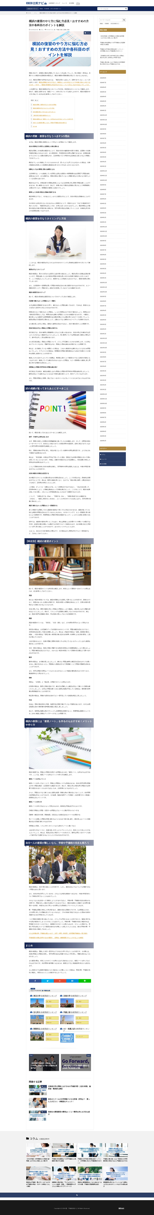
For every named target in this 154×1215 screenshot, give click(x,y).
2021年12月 (103, 338)
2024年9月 (103, 185)
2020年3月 (103, 436)
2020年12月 (103, 394)
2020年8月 (103, 412)
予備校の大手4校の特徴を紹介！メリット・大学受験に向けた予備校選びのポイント (112, 50)
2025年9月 (103, 129)
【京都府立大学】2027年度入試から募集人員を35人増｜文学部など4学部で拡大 (112, 56)
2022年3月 (103, 324)
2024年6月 (103, 199)
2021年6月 (103, 366)
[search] (126, 8)
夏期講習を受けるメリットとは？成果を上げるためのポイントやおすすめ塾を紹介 (115, 1184)
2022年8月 (103, 301)
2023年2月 (103, 273)
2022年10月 (103, 292)
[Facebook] (35, 981)
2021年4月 (103, 375)
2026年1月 (103, 110)
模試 (68, 29)
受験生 (41, 8)
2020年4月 (103, 431)
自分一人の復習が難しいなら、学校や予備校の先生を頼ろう (49, 122)
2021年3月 (103, 380)
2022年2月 (103, 329)
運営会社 (121, 1208)
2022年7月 (103, 306)
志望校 (64, 29)
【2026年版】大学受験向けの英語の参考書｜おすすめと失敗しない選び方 (112, 37)
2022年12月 (103, 282)
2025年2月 (103, 161)
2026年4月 (103, 96)
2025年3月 (103, 157)
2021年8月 (103, 357)
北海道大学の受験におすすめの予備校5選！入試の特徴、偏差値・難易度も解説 (69, 1087)
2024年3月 (103, 212)
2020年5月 (103, 426)
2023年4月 (103, 264)
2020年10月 (103, 403)
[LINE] (85, 981)
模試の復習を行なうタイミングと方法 (42, 108)
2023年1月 (103, 278)
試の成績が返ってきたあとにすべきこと (43, 112)
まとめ (34, 126)
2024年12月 (103, 171)
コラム (78, 3)
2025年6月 (103, 143)
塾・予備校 (57, 29)
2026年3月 (103, 101)
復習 (61, 29)
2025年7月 (103, 138)
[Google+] (60, 981)
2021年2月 (103, 385)
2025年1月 (103, 166)
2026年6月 (103, 87)
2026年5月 (103, 92)
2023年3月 (103, 268)
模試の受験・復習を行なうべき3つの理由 (43, 104)
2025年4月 (103, 152)
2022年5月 (103, 315)
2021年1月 (103, 389)
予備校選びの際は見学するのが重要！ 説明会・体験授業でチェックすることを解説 (56, 937)
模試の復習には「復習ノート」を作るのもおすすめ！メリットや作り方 (52, 119)
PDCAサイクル (49, 29)
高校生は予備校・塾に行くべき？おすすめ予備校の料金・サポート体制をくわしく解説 (38, 1184)
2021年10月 (103, 347)
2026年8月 (103, 78)
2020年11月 (103, 399)
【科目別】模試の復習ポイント (41, 115)
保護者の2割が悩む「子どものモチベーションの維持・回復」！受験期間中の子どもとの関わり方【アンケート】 (64, 1184)
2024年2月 (103, 217)
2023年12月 (103, 226)
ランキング (79, 1036)
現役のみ (49, 1006)
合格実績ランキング (54, 3)
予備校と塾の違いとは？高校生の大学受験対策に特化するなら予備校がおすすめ (112, 63)
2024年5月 (103, 203)
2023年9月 (103, 240)
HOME (29, 12)
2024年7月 (103, 194)
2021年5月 (103, 371)
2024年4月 (103, 208)
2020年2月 (103, 440)
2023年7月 (103, 250)
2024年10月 (103, 180)
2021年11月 (103, 343)
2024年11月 (103, 175)
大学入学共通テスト (55, 8)
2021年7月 (103, 361)
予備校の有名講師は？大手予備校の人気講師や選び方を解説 (112, 43)
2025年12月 (103, 115)
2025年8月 (103, 133)
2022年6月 (103, 310)
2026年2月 (103, 106)
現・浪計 (49, 1001)
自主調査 (71, 3)
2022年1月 (103, 333)
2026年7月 (103, 82)
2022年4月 (103, 319)
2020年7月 (103, 417)
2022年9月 (103, 296)
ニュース (64, 3)
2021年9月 (103, 352)
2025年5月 (103, 147)
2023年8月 (103, 245)
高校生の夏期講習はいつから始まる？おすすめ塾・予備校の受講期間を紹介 (90, 1183)
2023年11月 (103, 231)
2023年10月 (103, 236)
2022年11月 (103, 287)
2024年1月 (103, 222)
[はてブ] (72, 981)
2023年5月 (103, 259)
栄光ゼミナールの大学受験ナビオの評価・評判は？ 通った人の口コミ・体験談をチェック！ (69, 1100)
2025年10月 (103, 124)
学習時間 (46, 8)
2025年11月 (103, 119)
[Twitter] (47, 981)
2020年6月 (103, 422)
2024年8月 (103, 189)
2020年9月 (103, 408)
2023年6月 (103, 254)
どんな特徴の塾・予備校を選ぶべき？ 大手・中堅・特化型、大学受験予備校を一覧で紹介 (58, 933)
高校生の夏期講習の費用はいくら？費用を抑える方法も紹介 (69, 1113)
